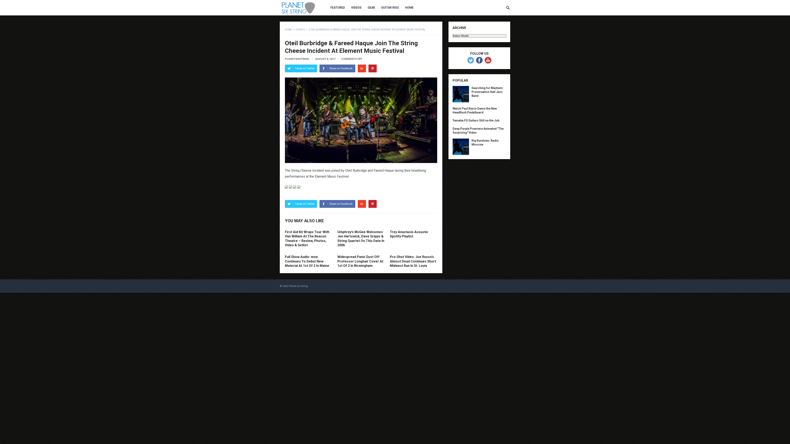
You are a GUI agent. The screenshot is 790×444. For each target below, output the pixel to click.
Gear (371, 7)
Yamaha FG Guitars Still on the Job (476, 120)
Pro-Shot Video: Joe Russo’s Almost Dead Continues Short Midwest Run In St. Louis (413, 261)
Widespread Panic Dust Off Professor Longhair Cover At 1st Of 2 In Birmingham (360, 261)
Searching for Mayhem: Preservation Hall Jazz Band (487, 91)
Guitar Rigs (390, 7)
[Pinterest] (372, 68)
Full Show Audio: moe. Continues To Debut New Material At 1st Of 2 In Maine (307, 261)
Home (409, 7)
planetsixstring (297, 58)
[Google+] (362, 68)
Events (300, 29)
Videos (356, 7)
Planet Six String (298, 286)
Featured (337, 7)
